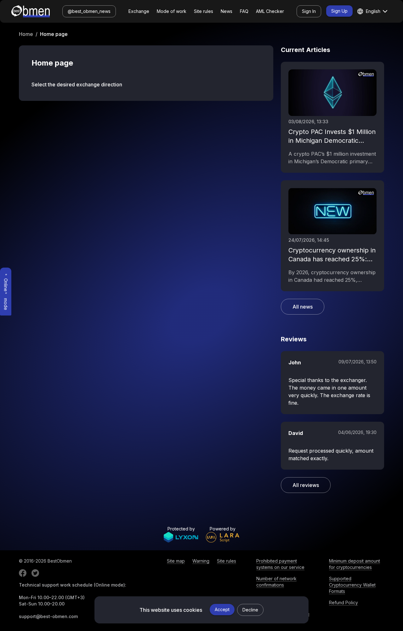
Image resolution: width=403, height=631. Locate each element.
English (373, 11)
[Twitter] (35, 573)
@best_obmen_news (89, 11)
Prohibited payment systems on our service (280, 564)
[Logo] (30, 11)
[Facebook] (22, 573)
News (226, 11)
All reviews (305, 485)
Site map (176, 561)
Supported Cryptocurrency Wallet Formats (352, 585)
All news (302, 307)
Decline (250, 609)
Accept (222, 609)
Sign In (309, 11)
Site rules (203, 11)
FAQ (244, 11)
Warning (200, 561)
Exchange (138, 11)
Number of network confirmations (276, 582)
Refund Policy (343, 602)
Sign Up (339, 11)
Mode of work (171, 11)
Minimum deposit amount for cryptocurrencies (354, 564)
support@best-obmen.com (48, 616)
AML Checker (270, 11)
